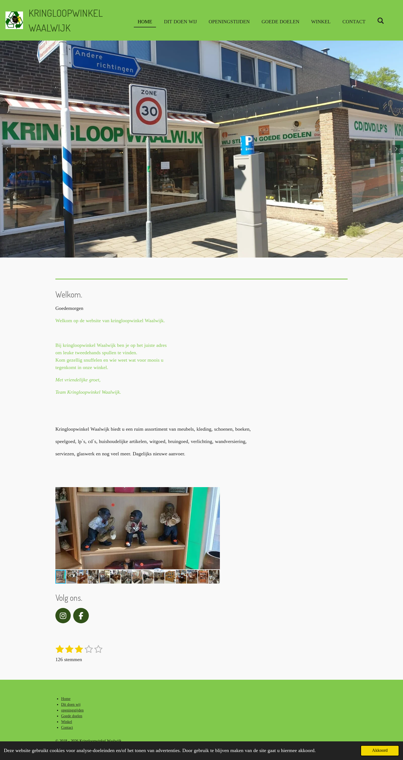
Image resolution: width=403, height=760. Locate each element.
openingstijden (72, 710)
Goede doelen (71, 716)
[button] (215, 492)
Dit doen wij (71, 704)
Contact (67, 727)
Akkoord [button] (380, 750)
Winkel (66, 722)
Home (65, 699)
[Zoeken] (380, 21)
